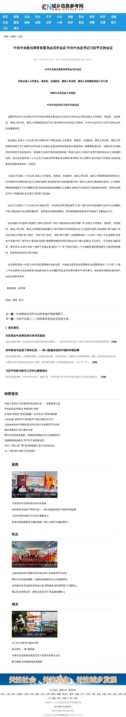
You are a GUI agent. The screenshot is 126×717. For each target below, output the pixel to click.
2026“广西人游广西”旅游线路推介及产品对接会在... (30, 445)
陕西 (53, 694)
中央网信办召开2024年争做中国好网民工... (40, 313)
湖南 (54, 698)
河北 (109, 694)
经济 (102, 16)
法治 (27, 16)
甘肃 (99, 694)
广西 (93, 694)
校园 (38, 22)
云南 (104, 694)
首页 (5, 16)
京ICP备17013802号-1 (63, 706)
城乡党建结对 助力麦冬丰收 (18, 430)
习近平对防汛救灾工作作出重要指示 (27, 370)
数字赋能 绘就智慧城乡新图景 (27, 661)
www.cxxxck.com (61, 715)
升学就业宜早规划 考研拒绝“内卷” (21, 409)
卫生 (5, 28)
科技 (70, 22)
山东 (42, 694)
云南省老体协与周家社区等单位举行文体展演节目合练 (32, 424)
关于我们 (54, 690)
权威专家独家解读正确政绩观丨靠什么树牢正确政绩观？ (40, 522)
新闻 (16, 16)
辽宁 (82, 694)
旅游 (27, 22)
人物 (59, 22)
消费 (92, 22)
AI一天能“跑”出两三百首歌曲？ (20, 451)
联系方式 (63, 690)
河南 (64, 698)
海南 (37, 694)
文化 (59, 16)
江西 (26, 694)
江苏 (32, 694)
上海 (8, 694)
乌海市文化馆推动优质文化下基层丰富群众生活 (36, 655)
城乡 (16, 28)
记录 (48, 22)
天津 (88, 694)
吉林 (120, 694)
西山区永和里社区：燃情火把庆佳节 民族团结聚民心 (38, 592)
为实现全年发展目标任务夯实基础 (25, 335)
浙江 (13, 694)
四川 (59, 698)
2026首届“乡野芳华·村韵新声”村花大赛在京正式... (29, 419)
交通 (102, 22)
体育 (92, 16)
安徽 (77, 694)
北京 (3, 694)
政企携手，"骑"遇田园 (23, 649)
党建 (113, 16)
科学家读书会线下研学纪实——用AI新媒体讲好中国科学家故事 (42, 350)
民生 (38, 16)
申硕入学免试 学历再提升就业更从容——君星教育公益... (33, 403)
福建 (59, 694)
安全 (81, 16)
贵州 (115, 694)
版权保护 (72, 690)
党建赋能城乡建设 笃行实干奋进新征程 (24, 440)
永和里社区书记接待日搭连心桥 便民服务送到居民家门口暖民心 (44, 585)
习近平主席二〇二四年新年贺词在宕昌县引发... (43, 318)
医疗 (113, 22)
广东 (70, 698)
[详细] (114, 342)
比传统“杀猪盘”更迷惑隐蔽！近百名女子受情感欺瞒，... (32, 414)
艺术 (48, 16)
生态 (5, 22)
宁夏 (75, 698)
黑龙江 (65, 694)
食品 (81, 22)
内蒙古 (20, 694)
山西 (48, 694)
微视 (16, 22)
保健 (70, 16)
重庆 (72, 694)
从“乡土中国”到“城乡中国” (25, 643)
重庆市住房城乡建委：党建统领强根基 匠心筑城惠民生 (32, 435)
